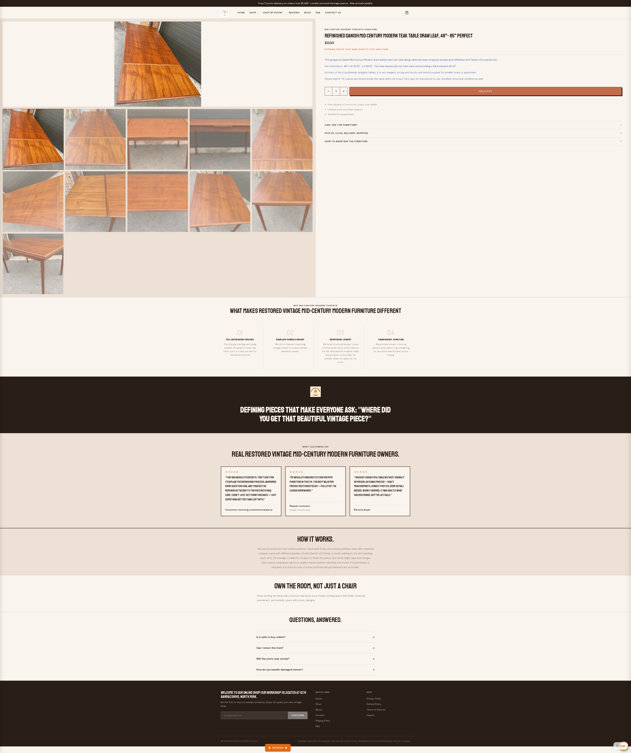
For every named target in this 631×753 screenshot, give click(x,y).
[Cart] (407, 12)
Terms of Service (376, 709)
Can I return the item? (270, 648)
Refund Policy (374, 704)
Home (241, 12)
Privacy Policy (374, 698)
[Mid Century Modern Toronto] (225, 13)
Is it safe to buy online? (270, 637)
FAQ (318, 12)
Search (370, 715)
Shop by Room (272, 12)
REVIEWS (294, 12)
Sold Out (485, 91)
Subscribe (297, 715)
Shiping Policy (323, 720)
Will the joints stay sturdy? (273, 658)
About (319, 709)
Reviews (277, 748)
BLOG (307, 12)
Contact (320, 715)
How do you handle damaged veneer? (279, 669)
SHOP (252, 12)
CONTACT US (333, 12)
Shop (318, 704)
